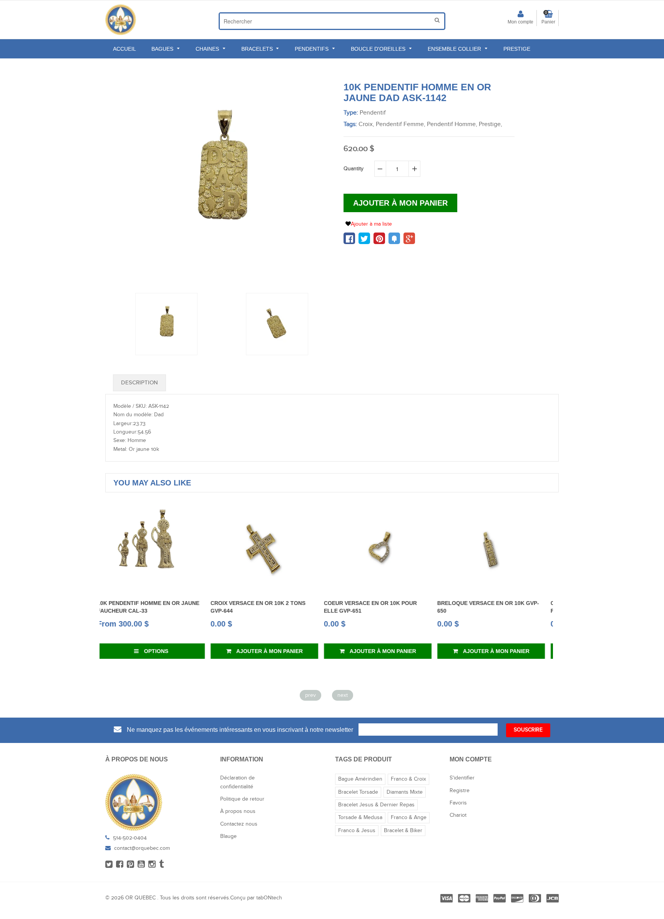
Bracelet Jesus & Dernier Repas (376, 805)
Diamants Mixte (405, 792)
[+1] (409, 238)
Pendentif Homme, (452, 124)
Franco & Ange (409, 817)
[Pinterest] (130, 864)
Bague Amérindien (360, 779)
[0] (349, 238)
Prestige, (490, 124)
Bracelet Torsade (358, 792)
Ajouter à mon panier (164, 651)
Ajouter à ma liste (371, 224)
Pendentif (373, 112)
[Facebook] (119, 864)
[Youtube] (141, 864)
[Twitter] (109, 864)
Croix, (366, 124)
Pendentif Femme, (400, 124)
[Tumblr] (161, 864)
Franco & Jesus (356, 831)
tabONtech (269, 898)
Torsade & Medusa (360, 817)
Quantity (354, 169)
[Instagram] (152, 864)
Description (139, 382)
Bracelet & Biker (403, 831)
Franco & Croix (408, 779)
